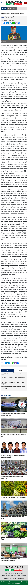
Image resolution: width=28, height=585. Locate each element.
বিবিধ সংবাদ (12, 8)
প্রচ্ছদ (4, 8)
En (26, 3)
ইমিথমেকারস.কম (16, 583)
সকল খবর (3, 392)
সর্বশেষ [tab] (7, 370)
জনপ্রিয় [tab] (20, 370)
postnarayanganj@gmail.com (16, 578)
